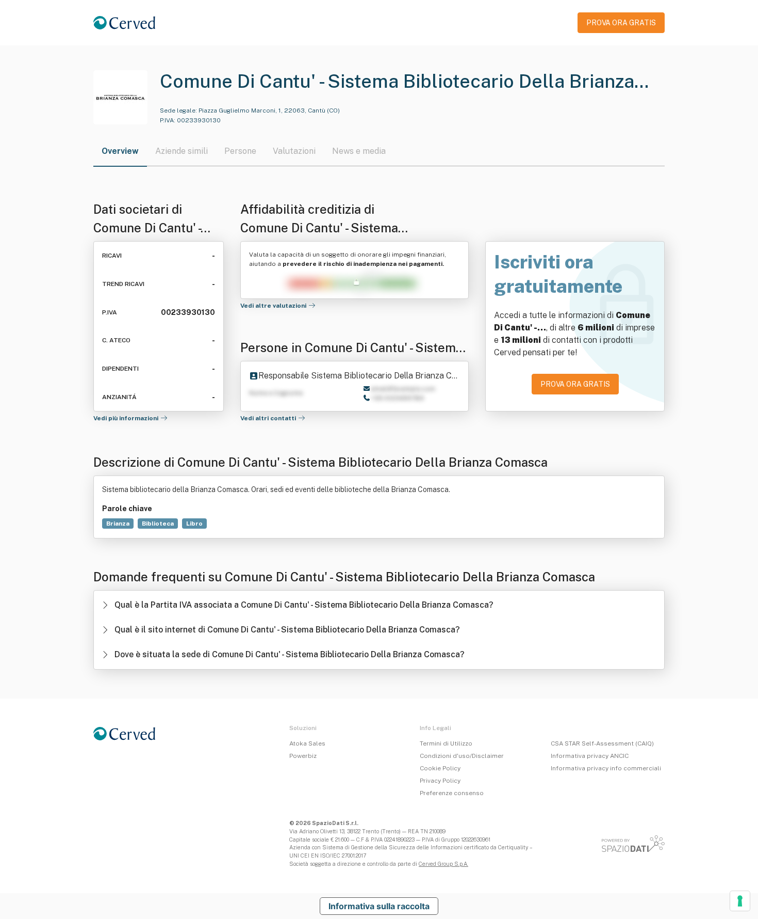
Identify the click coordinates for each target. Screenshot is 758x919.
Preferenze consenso (452, 793)
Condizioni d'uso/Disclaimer (462, 755)
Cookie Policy (440, 768)
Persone (240, 151)
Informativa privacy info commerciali (606, 768)
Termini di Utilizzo (446, 743)
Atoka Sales (307, 743)
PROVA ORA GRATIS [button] (621, 23)
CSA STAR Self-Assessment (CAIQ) (602, 743)
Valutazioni (294, 151)
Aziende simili (181, 151)
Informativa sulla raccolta (379, 906)
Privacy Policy (440, 780)
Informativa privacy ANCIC (590, 755)
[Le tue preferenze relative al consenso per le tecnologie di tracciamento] (740, 901)
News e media (359, 151)
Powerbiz (303, 755)
